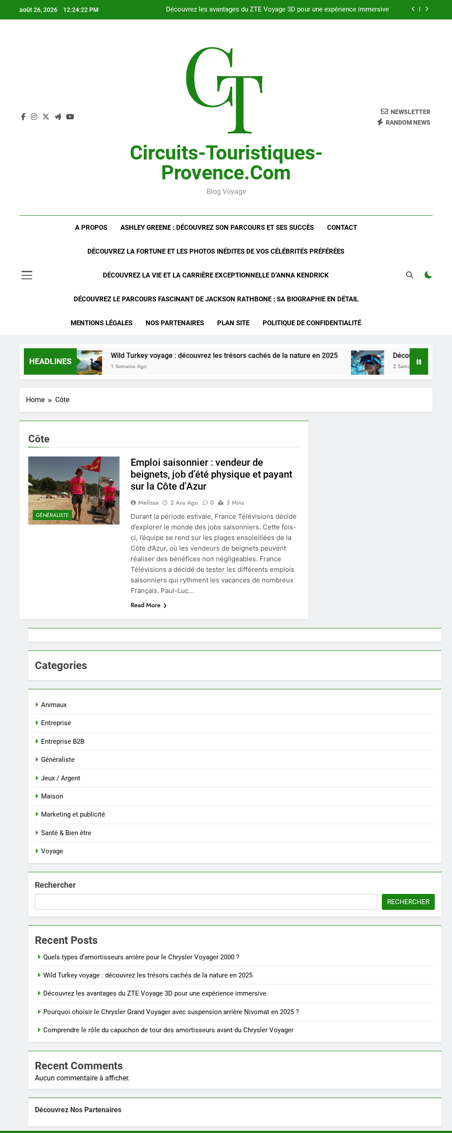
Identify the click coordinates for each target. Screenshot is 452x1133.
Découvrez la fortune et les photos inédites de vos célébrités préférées (215, 251)
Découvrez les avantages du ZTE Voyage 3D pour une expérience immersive (277, 9)
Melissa (148, 502)
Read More (146, 605)
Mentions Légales (101, 323)
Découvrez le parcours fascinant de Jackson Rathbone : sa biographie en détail (216, 299)
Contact (342, 228)
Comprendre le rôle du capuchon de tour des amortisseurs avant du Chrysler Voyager (168, 1030)
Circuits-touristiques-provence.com (226, 162)
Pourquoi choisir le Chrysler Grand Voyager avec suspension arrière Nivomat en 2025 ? (171, 1012)
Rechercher (55, 885)
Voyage (52, 851)
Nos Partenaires (175, 323)
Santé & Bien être (66, 833)
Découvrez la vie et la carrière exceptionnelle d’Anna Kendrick (216, 275)
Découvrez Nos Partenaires (78, 1110)
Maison (52, 796)
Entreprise (56, 723)
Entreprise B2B (62, 741)
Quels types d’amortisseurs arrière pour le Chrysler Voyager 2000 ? (141, 957)
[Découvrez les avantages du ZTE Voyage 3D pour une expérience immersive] (353, 367)
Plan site (233, 323)
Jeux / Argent (60, 778)
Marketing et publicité (73, 814)
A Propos (91, 228)
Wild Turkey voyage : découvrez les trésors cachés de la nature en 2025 (210, 355)
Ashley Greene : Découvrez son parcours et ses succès (217, 228)
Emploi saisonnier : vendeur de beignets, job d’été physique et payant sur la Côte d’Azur (211, 474)
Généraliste (52, 515)
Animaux (54, 705)
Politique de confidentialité (312, 323)
